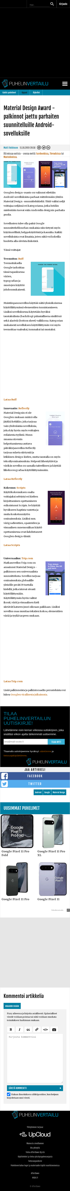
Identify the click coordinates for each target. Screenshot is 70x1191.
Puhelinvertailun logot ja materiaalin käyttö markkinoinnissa (35, 1165)
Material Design (59, 792)
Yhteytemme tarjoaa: (35, 1127)
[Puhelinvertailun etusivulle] (35, 1115)
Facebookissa (42, 153)
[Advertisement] (35, 43)
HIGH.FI (35, 1177)
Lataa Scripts (12, 545)
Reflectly (23, 408)
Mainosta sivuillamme (35, 1143)
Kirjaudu (63, 4)
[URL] (37, 1029)
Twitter (35, 784)
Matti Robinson (11, 147)
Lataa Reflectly (13, 478)
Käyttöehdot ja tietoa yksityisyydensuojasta (35, 1156)
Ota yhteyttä (35, 1148)
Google (47, 792)
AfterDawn (35, 1173)
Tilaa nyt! (56, 742)
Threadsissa (55, 153)
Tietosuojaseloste (35, 1161)
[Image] (54, 1029)
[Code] (45, 1029)
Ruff (20, 258)
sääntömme (45, 751)
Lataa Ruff (10, 399)
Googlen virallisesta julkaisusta (29, 694)
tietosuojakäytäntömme (15, 755)
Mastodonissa (10, 157)
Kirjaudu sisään (12, 1006)
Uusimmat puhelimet (22, 808)
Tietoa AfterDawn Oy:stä (35, 1152)
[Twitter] (44, 148)
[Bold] (11, 1029)
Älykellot (36, 92)
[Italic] (19, 1029)
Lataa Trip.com (13, 681)
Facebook (35, 776)
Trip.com (27, 558)
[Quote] (28, 1029)
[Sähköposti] (39, 148)
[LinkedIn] (48, 148)
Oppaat (24, 92)
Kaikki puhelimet (9, 92)
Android (38, 792)
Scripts (21, 487)
